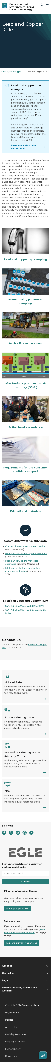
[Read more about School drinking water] (25, 735)
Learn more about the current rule (23, 147)
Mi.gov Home (12, 1012)
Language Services (15, 1041)
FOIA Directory (13, 1049)
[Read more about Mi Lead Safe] (25, 700)
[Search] (42, 4)
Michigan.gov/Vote (17, 908)
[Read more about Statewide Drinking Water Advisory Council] (25, 773)
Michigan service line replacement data (26, 553)
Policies (9, 1020)
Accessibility (11, 1027)
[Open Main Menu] (47, 4)
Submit (25, 881)
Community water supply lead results (25, 546)
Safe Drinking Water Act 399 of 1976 (24, 606)
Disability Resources (15, 1034)
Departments (12, 1056)
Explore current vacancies (21, 943)
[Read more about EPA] (25, 808)
